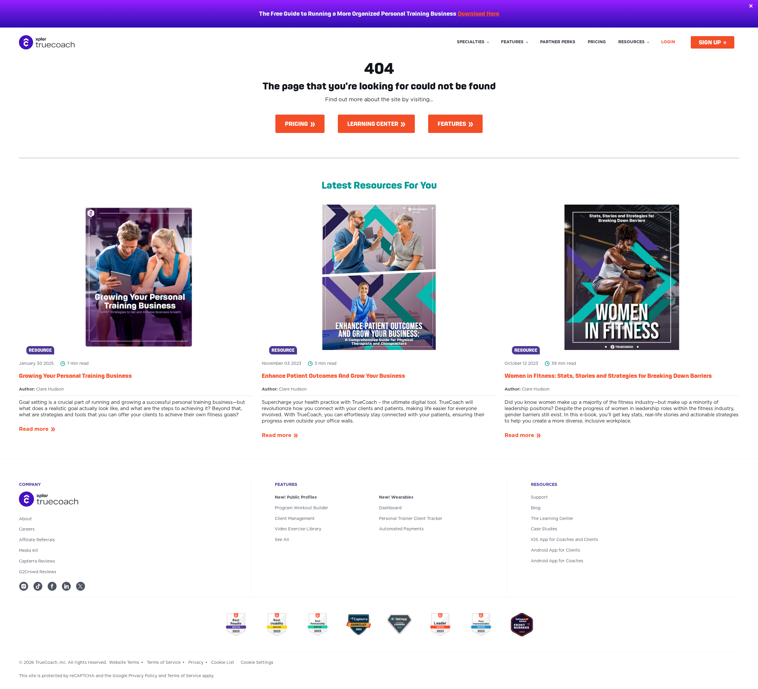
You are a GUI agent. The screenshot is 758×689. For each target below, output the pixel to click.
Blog (535, 508)
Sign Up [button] (710, 42)
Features (452, 124)
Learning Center (372, 124)
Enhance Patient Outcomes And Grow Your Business (333, 375)
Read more (34, 429)
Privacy (195, 663)
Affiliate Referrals (37, 540)
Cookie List (222, 663)
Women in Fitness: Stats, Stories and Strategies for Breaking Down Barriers (608, 375)
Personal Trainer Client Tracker (410, 519)
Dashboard (390, 508)
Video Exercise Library (298, 529)
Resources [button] (631, 42)
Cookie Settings (257, 663)
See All (282, 540)
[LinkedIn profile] (66, 586)
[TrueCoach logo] (47, 42)
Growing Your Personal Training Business (75, 375)
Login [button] (668, 42)
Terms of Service (164, 663)
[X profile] (80, 586)
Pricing (296, 124)
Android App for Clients (555, 550)
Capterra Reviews (37, 561)
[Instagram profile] (23, 586)
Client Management (295, 519)
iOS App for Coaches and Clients (564, 540)
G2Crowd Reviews (37, 572)
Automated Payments (401, 529)
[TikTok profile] (38, 586)
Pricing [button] (597, 42)
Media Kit (28, 551)
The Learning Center (552, 519)
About (25, 519)
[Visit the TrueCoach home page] (123, 500)
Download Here (478, 13)
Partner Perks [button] (557, 42)
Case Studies (544, 529)
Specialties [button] (470, 42)
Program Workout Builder (301, 508)
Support (539, 497)
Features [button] (512, 42)
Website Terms (124, 663)
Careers (27, 529)
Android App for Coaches (557, 561)
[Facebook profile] (52, 586)
